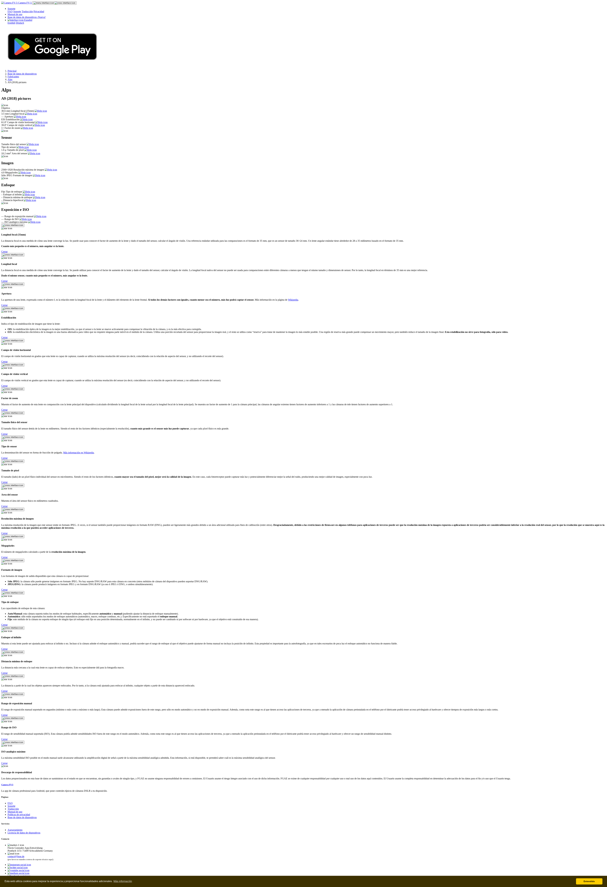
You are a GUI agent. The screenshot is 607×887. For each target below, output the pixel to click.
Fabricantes (13, 76)
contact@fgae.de (16, 856)
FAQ (10, 11)
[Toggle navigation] (54, 3)
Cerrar (4, 251)
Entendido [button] (589, 881)
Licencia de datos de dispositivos (24, 832)
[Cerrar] (12, 225)
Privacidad (39, 11)
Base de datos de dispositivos (27, 17)
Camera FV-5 (24, 2)
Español (28, 20)
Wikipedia (293, 299)
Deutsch (20, 22)
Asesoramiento (15, 830)
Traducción (27, 11)
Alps (10, 79)
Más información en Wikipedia (78, 452)
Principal (12, 71)
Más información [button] (122, 881)
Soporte (11, 8)
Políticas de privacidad (19, 814)
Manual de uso (15, 14)
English (11, 22)
